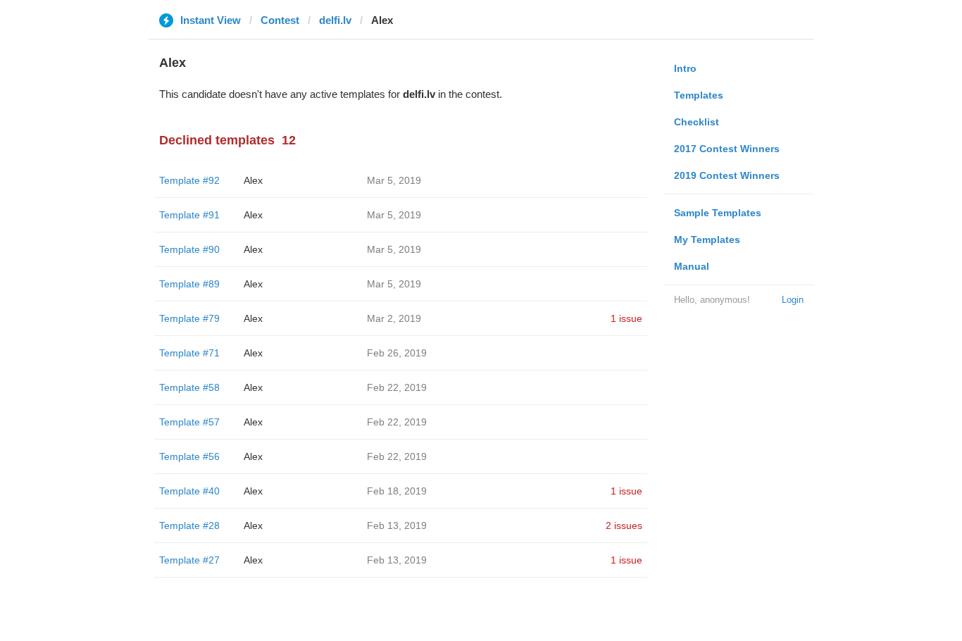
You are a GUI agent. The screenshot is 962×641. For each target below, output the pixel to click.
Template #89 (189, 284)
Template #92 (189, 180)
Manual (691, 266)
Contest (280, 20)
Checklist (696, 121)
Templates (698, 95)
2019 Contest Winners (727, 175)
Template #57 (189, 422)
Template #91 (189, 214)
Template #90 (189, 249)
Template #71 (189, 353)
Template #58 (189, 387)
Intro (685, 68)
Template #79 (189, 318)
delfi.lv (335, 20)
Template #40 (189, 491)
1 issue (626, 318)
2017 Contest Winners (727, 148)
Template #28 (189, 525)
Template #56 (189, 456)
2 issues (624, 525)
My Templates (707, 239)
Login (793, 299)
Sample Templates (717, 212)
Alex (253, 180)
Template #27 (189, 560)
